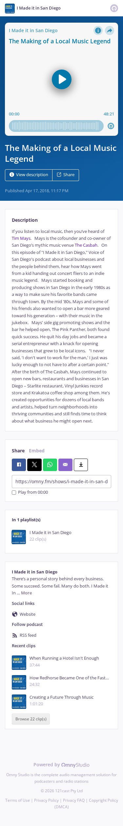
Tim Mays (21, 238)
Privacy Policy (46, 800)
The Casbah (86, 245)
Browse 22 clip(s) (31, 719)
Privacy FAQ (74, 800)
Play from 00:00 (33, 492)
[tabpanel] (61, 326)
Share (68, 174)
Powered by (47, 764)
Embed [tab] (37, 450)
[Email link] (65, 465)
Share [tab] (18, 450)
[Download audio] (81, 465)
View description (32, 174)
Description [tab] (25, 220)
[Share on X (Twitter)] (34, 465)
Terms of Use (17, 800)
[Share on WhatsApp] (50, 465)
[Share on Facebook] (19, 465)
